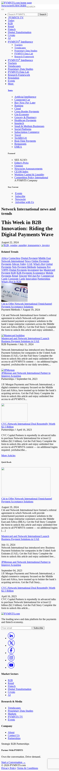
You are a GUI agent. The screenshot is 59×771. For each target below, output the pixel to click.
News (28, 261)
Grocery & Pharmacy (25, 117)
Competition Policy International (31, 177)
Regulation (13, 77)
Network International (12, 261)
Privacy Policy (8, 768)
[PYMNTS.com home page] (16, 2)
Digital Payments (18, 270)
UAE (30, 264)
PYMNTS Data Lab (23, 53)
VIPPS (5, 270)
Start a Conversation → (13, 762)
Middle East (44, 258)
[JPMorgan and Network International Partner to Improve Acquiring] (8, 370)
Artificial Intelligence (25, 96)
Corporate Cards (16, 278)
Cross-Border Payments (26, 111)
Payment (5, 272)
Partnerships (44, 278)
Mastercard (49, 270)
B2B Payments (24, 272)
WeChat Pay (34, 275)
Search (42, 14)
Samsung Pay (44, 267)
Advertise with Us (24, 202)
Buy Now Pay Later (24, 102)
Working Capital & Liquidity (29, 174)
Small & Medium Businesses (29, 126)
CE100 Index (21, 171)
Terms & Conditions (27, 768)
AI (9, 38)
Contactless (14, 258)
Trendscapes (20, 48)
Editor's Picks (21, 162)
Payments (6, 264)
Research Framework (24, 56)
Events (11, 80)
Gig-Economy (21, 114)
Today (11, 20)
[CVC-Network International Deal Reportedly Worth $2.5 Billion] (14, 420)
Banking (18, 105)
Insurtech (19, 123)
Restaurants (20, 143)
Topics (10, 90)
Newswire (6, 5)
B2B (10, 23)
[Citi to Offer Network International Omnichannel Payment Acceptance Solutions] (14, 300)
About (11, 732)
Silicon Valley (19, 264)
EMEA (18, 146)
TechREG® (20, 138)
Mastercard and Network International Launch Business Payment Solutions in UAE (25, 340)
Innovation (31, 278)
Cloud (17, 108)
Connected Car (22, 99)
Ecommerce (39, 272)
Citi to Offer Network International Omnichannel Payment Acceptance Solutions (26, 305)
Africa (4, 258)
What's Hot (39, 264)
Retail (11, 26)
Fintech (12, 29)
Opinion (18, 165)
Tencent (23, 275)
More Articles (8, 455)
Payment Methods (26, 267)
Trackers (18, 45)
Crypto (11, 35)
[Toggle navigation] (2, 9)
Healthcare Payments (25, 120)
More (11, 83)
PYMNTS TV (16, 17)
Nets (14, 267)
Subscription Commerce (26, 132)
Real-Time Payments (25, 140)
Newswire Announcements (28, 168)
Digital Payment (29, 258)
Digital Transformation (19, 32)
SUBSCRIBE (19, 5)
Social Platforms (22, 129)
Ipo (41, 270)
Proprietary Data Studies (25, 50)
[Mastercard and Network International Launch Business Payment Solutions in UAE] (13, 335)
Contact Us (14, 735)
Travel (17, 135)
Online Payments (40, 261)
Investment (33, 270)
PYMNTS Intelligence (20, 41)
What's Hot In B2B (11, 281)
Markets (12, 713)
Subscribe (20, 196)
